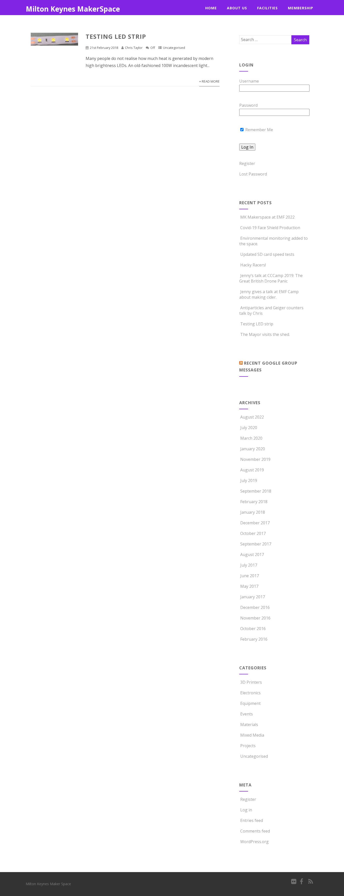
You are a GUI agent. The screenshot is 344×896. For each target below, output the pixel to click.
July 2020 (248, 427)
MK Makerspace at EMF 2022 (267, 217)
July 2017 (248, 565)
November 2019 (255, 459)
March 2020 (251, 438)
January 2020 (252, 449)
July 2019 (248, 480)
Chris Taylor (134, 47)
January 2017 (252, 597)
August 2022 (252, 417)
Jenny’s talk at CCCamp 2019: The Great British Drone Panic (271, 278)
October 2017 (253, 533)
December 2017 (255, 523)
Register (247, 163)
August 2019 (252, 470)
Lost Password (253, 174)
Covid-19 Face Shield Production (270, 227)
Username (249, 81)
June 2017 (249, 575)
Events (246, 714)
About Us (237, 8)
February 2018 (253, 501)
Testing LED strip (116, 36)
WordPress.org (254, 841)
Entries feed (251, 820)
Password (248, 105)
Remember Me (258, 129)
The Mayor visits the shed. (265, 334)
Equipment (250, 703)
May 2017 (249, 586)
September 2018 (255, 491)
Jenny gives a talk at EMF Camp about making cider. (269, 294)
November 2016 (255, 618)
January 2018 (252, 512)
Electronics (250, 693)
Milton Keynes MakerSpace (73, 9)
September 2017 (255, 544)
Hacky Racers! (253, 265)
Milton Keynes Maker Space (48, 883)
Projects (248, 745)
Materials (249, 724)
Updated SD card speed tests (267, 254)
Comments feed (255, 831)
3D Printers (251, 682)
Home (211, 8)
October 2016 (253, 628)
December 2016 (255, 607)
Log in (246, 810)
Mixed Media (252, 735)
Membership (300, 8)
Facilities (267, 8)
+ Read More (209, 81)
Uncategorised (174, 47)
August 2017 (252, 554)
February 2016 (253, 639)
